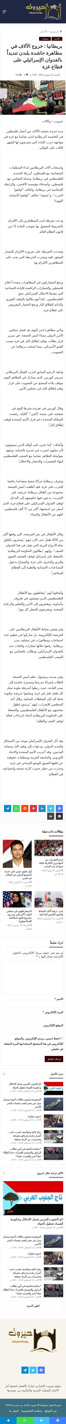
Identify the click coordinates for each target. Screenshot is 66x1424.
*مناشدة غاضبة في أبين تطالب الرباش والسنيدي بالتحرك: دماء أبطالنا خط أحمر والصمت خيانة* (22, 1152)
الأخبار (43, 31)
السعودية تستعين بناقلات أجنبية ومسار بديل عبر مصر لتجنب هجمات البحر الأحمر (22, 1103)
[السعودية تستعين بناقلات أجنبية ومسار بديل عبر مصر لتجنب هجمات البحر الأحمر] (53, 1104)
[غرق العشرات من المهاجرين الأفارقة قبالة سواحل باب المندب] (48, 848)
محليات (45, 38)
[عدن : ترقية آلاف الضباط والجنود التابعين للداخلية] (48, 899)
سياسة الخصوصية (31, 1410)
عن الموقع (51, 1410)
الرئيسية (54, 31)
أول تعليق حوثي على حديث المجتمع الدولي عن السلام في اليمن (18, 874)
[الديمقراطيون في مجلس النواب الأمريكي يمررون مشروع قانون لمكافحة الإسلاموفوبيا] (17, 899)
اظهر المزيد (33, 1305)
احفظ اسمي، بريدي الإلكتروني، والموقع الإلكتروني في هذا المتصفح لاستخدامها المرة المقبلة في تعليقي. (33, 1044)
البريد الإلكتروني (52, 1012)
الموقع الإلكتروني (53, 1025)
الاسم (58, 999)
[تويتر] (50, 808)
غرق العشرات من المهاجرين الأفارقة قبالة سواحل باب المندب (51, 863)
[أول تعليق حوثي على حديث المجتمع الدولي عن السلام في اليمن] (17, 854)
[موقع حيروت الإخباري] (44, 11)
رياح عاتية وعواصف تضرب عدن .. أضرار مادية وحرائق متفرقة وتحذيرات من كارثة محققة (24, 1135)
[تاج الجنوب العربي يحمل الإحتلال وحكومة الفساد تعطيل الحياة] (53, 1088)
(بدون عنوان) (34, 1116)
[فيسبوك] (59, 808)
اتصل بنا (13, 1410)
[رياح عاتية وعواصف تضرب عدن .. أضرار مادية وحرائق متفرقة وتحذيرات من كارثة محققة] (53, 1136)
